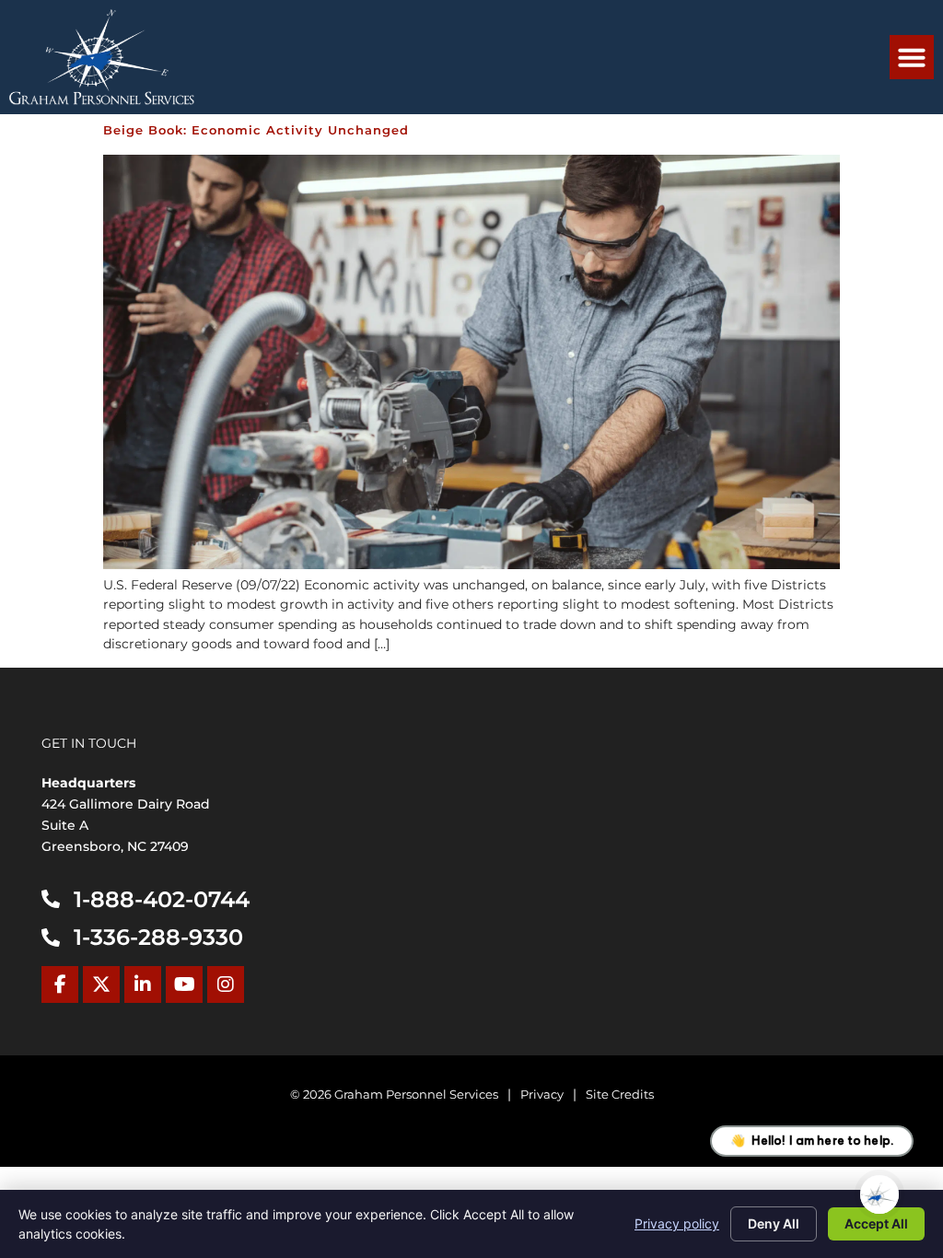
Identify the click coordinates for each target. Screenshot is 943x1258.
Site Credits (620, 1094)
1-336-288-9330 (158, 937)
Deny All (773, 1223)
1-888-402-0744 (162, 899)
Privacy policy (676, 1223)
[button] (912, 57)
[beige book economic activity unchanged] (471, 564)
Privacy (542, 1094)
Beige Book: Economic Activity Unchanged (256, 130)
